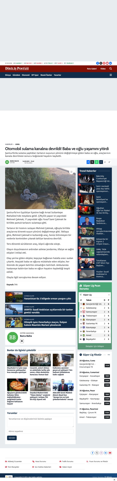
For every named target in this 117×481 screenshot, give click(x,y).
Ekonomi (26, 75)
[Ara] (110, 68)
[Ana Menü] (111, 75)
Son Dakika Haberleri (43, 467)
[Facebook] (92, 453)
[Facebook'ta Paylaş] (88, 162)
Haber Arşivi (67, 467)
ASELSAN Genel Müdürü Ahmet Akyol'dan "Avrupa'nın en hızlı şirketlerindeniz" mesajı (63, 396)
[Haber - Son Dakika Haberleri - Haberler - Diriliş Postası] (17, 69)
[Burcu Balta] (12, 337)
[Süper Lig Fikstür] (109, 355)
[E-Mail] (22, 341)
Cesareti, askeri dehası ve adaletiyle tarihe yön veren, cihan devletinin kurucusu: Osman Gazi (40, 371)
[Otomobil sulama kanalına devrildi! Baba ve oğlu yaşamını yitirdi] (40, 188)
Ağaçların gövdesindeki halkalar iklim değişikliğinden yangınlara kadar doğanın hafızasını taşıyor (17, 398)
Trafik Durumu (67, 461)
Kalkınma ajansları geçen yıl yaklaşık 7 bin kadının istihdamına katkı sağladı (62, 371)
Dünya (8, 75)
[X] (97, 453)
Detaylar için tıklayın (95, 346)
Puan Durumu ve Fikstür (98, 461)
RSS (10, 477)
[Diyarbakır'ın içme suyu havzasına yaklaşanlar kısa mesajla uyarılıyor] (17, 360)
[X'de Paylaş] (92, 162)
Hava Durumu (40, 461)
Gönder (12, 438)
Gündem (16, 75)
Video (103, 69)
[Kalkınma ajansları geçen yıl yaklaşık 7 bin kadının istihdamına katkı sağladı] (63, 360)
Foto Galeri (92, 69)
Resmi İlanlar (46, 75)
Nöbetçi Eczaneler (15, 461)
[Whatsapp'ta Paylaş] (97, 162)
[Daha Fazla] (101, 162)
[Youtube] (110, 453)
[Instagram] (101, 453)
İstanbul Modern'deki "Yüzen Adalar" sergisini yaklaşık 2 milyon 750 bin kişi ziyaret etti (40, 396)
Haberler (8, 144)
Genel (17, 144)
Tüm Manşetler (13, 467)
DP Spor (35, 75)
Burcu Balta (26, 336)
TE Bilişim (108, 477)
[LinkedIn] (106, 453)
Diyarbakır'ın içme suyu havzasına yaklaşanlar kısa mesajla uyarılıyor (17, 370)
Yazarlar (57, 75)
